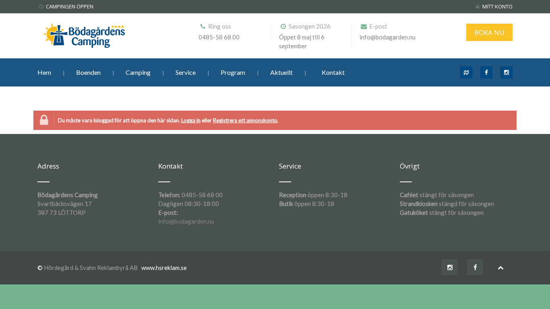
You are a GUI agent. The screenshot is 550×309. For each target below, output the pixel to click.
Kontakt (333, 72)
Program (233, 72)
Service (186, 72)
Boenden (88, 72)
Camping (138, 72)
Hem (44, 72)
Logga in (191, 120)
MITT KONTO (497, 6)
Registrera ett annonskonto (245, 120)
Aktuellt (281, 72)
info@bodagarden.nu (186, 221)
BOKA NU (489, 32)
